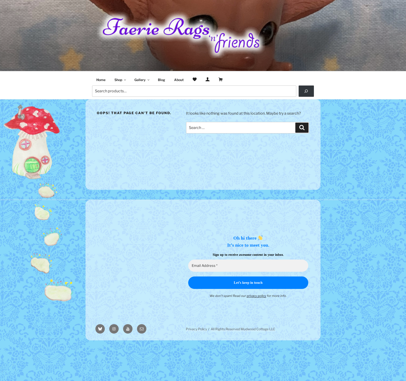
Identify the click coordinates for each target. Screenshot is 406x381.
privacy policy (256, 296)
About (179, 80)
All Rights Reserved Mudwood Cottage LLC (243, 329)
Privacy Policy (196, 329)
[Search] (306, 91)
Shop (118, 80)
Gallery (140, 80)
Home (100, 80)
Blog (161, 80)
